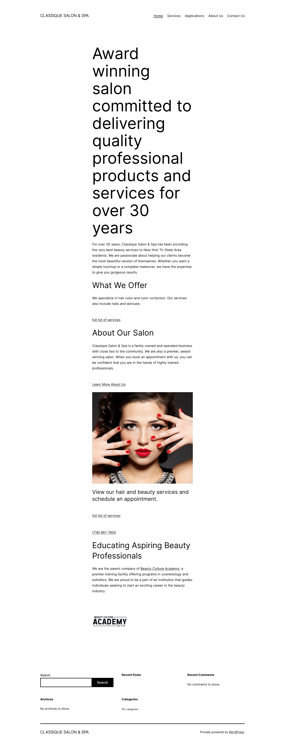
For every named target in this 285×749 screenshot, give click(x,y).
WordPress (236, 732)
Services (174, 16)
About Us (215, 16)
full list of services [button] (106, 320)
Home (158, 16)
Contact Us (236, 16)
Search (45, 675)
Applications (194, 16)
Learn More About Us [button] (109, 384)
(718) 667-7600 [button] (104, 532)
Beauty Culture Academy (160, 569)
